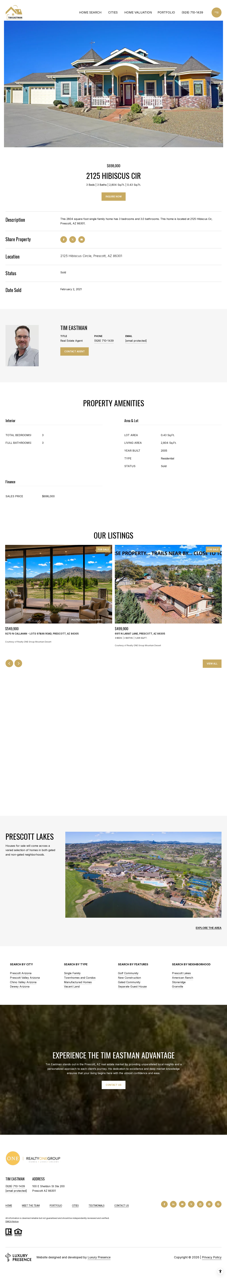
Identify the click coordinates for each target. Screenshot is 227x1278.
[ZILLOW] (200, 1204)
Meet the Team (31, 1205)
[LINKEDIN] (173, 1204)
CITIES (113, 12)
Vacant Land (72, 986)
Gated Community (129, 982)
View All (212, 663)
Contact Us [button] (113, 1084)
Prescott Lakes (181, 973)
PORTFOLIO (166, 12)
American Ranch (182, 977)
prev (9, 663)
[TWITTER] (191, 1204)
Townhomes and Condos (80, 977)
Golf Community (128, 973)
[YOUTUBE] (182, 1204)
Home (8, 1205)
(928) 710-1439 (192, 12)
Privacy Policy (212, 1257)
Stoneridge (179, 982)
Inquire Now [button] (114, 196)
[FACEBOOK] (164, 1204)
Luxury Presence (99, 1257)
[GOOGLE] (218, 1204)
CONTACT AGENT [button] (74, 351)
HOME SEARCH (90, 12)
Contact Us (121, 1205)
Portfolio (56, 1205)
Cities (75, 1205)
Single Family (72, 973)
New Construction (129, 977)
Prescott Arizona (20, 973)
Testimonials (96, 1205)
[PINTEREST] (209, 1204)
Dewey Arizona (19, 986)
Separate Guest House (132, 986)
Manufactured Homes (78, 982)
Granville (177, 986)
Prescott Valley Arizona (25, 977)
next (18, 663)
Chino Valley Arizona (23, 982)
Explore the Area (209, 928)
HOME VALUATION (138, 12)
